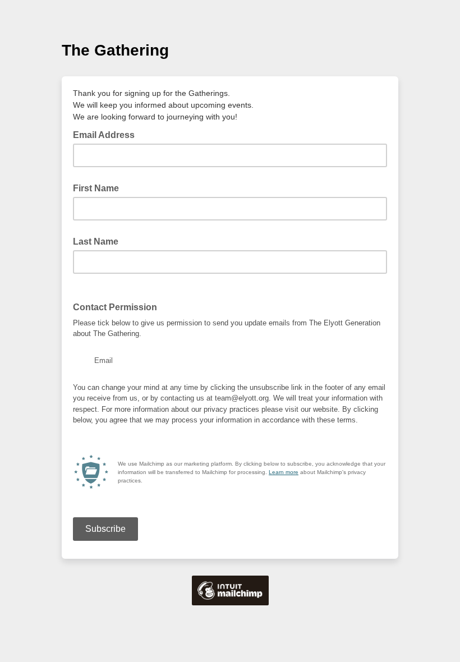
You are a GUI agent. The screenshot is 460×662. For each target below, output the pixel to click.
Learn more (283, 472)
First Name (96, 188)
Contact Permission (115, 307)
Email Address (107, 134)
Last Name (95, 241)
